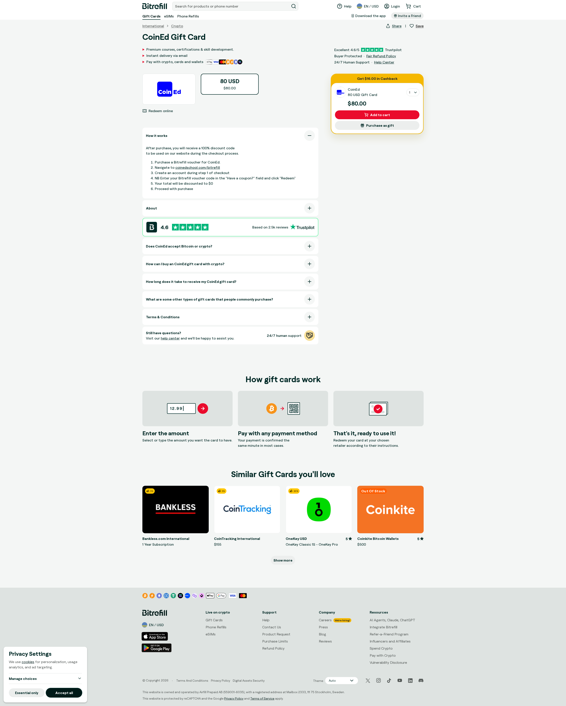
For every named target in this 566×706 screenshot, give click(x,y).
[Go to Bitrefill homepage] (154, 6)
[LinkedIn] (410, 680)
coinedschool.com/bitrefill (197, 167)
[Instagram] (378, 680)
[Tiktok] (389, 680)
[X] (368, 680)
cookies (28, 662)
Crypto (177, 26)
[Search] (293, 6)
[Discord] (421, 680)
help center (170, 338)
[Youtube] (399, 680)
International (153, 26)
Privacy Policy (233, 698)
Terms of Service (262, 698)
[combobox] (231, 6)
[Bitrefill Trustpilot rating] (190, 227)
